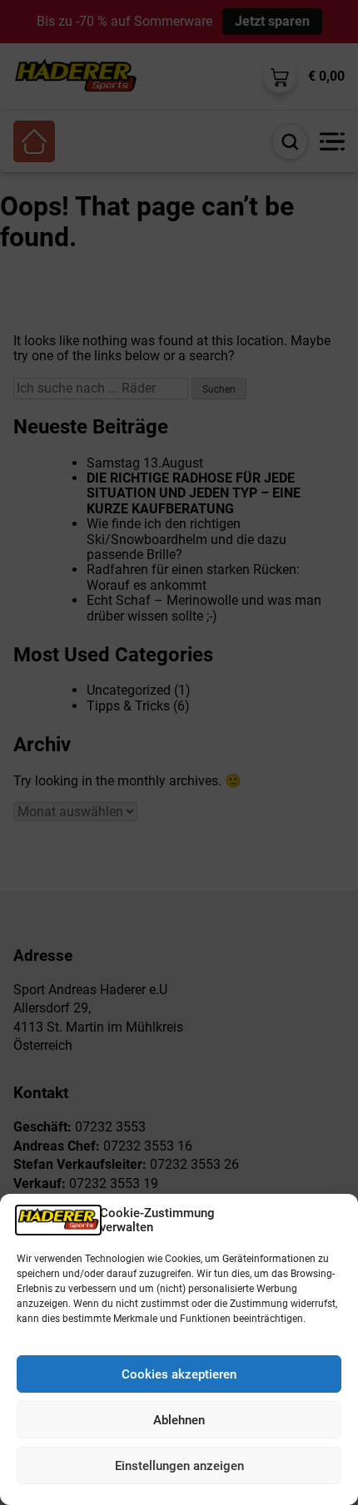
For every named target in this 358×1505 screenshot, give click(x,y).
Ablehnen (179, 1420)
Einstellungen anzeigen (179, 1465)
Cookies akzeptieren (179, 1374)
